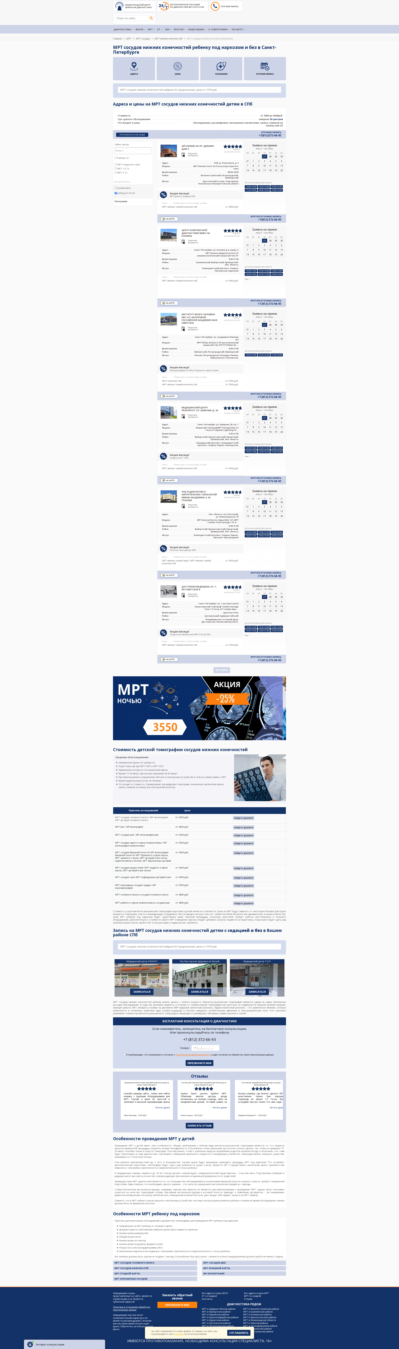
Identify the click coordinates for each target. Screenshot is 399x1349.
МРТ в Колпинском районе (257, 1314)
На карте (237, 29)
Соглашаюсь (238, 1333)
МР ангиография (213, 1273)
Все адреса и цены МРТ (256, 1293)
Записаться (141, 991)
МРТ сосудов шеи (214, 1262)
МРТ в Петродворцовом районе (260, 1325)
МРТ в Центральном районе (258, 1331)
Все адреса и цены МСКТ (215, 1293)
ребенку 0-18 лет (126, 193)
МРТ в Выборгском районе (216, 1311)
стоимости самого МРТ (162, 919)
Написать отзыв (200, 1125)
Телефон (184, 1048)
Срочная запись (230, 6)
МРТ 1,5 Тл (123, 168)
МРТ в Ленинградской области (259, 1320)
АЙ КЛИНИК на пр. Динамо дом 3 (198, 147)
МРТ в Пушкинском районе (257, 1328)
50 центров (276, 119)
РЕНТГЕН (179, 29)
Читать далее (158, 1107)
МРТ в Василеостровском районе (261, 1308)
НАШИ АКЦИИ (196, 29)
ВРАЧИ (139, 29)
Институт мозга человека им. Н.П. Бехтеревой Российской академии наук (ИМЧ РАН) (199, 318)
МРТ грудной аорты (127, 1273)
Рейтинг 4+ (123, 158)
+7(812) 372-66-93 (269, 219)
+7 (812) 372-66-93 (269, 303)
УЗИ (167, 29)
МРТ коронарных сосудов (131, 1278)
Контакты (207, 1298)
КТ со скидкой (209, 1295)
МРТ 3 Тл (122, 172)
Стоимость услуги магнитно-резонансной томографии (142, 911)
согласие (179, 1333)
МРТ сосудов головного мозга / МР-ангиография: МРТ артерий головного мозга (141, 819)
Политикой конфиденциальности (193, 1054)
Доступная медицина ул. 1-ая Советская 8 (199, 588)
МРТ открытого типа (128, 164)
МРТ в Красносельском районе (259, 1317)
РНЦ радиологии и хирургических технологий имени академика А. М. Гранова (199, 496)
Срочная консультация (132, 134)
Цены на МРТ (224, 911)
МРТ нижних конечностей (168, 38)
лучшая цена (124, 188)
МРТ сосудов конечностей (131, 1268)
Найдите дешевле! (243, 817)
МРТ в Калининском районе (258, 1311)
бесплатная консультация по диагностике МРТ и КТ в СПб (187, 5)
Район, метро (122, 144)
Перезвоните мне (177, 1305)
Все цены (222, 670)
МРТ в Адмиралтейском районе (219, 1308)
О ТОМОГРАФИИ (217, 29)
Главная (117, 38)
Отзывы (248, 1298)
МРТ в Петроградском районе (218, 1325)
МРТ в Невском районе (255, 1323)
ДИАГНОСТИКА (122, 29)
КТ (158, 29)
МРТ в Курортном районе (215, 1320)
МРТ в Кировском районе (215, 1314)
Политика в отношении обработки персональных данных (131, 1308)
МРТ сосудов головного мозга (134, 1262)
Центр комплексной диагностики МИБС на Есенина (196, 233)
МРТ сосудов (143, 38)
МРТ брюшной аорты (216, 1268)
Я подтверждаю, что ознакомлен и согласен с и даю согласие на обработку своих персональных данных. (199, 1054)
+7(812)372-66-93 (270, 135)
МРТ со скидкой (252, 1295)
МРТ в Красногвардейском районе (220, 1317)
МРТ (150, 29)
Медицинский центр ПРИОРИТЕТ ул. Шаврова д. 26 (200, 409)
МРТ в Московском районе (216, 1323)
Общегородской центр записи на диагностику (138, 6)
